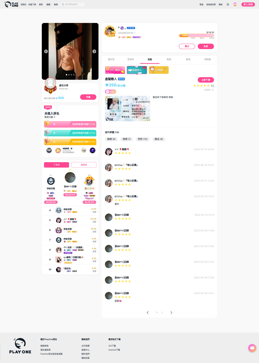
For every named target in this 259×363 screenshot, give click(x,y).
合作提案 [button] (85, 346)
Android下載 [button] (114, 350)
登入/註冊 (248, 4)
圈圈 (48, 4)
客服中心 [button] (85, 350)
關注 (187, 46)
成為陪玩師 (211, 4)
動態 (56, 4)
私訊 (206, 46)
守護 (88, 97)
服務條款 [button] (44, 346)
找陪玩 (23, 4)
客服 (201, 4)
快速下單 (32, 4)
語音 (41, 4)
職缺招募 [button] (85, 358)
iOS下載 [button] (112, 346)
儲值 (220, 4)
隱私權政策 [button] (45, 350)
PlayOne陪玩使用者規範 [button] (51, 354)
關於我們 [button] (85, 354)
